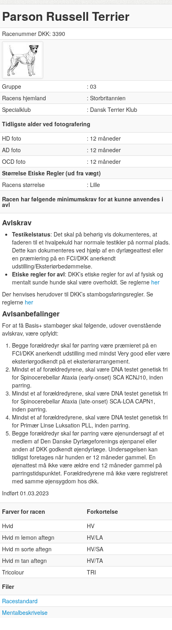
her (155, 282)
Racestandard (20, 601)
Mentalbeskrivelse (25, 612)
